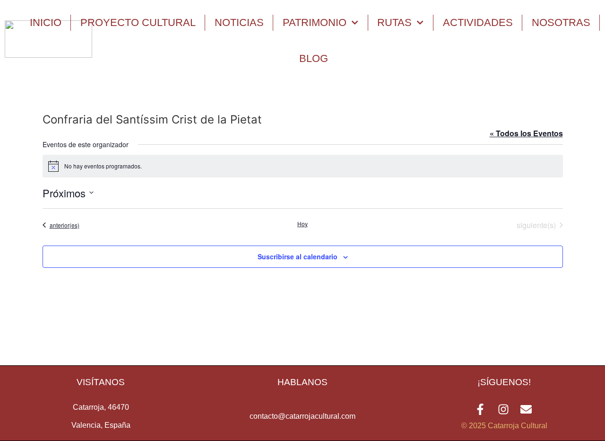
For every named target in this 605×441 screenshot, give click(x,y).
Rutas (394, 22)
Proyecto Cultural (138, 22)
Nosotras (561, 22)
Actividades (478, 22)
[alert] (303, 166)
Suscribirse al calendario (297, 256)
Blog (313, 58)
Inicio (45, 22)
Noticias (239, 22)
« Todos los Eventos (526, 133)
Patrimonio (314, 22)
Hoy (302, 224)
